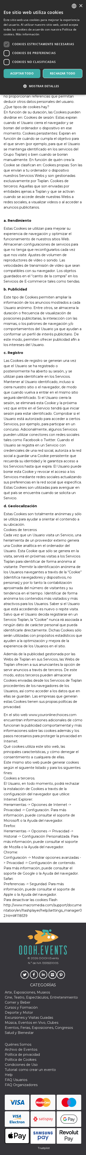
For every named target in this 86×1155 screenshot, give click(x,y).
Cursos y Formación (21, 1007)
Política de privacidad (22, 1054)
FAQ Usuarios (16, 1080)
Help (9, 1075)
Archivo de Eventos (21, 1049)
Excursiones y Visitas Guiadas (29, 1017)
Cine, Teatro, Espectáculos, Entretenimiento (41, 997)
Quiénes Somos (18, 1044)
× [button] (80, 6)
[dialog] (43, 47)
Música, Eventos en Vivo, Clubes (31, 1022)
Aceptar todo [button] (22, 73)
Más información (27, 34)
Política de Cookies (20, 1059)
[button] (43, 86)
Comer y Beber (17, 1002)
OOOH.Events (48, 958)
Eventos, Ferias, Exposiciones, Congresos (39, 1027)
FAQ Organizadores (21, 1085)
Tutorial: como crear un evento (30, 1070)
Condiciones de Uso (21, 1064)
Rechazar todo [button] (62, 73)
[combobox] (74, 6)
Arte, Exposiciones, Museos (27, 992)
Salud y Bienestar (19, 1033)
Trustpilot (44, 1148)
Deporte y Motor (19, 1012)
